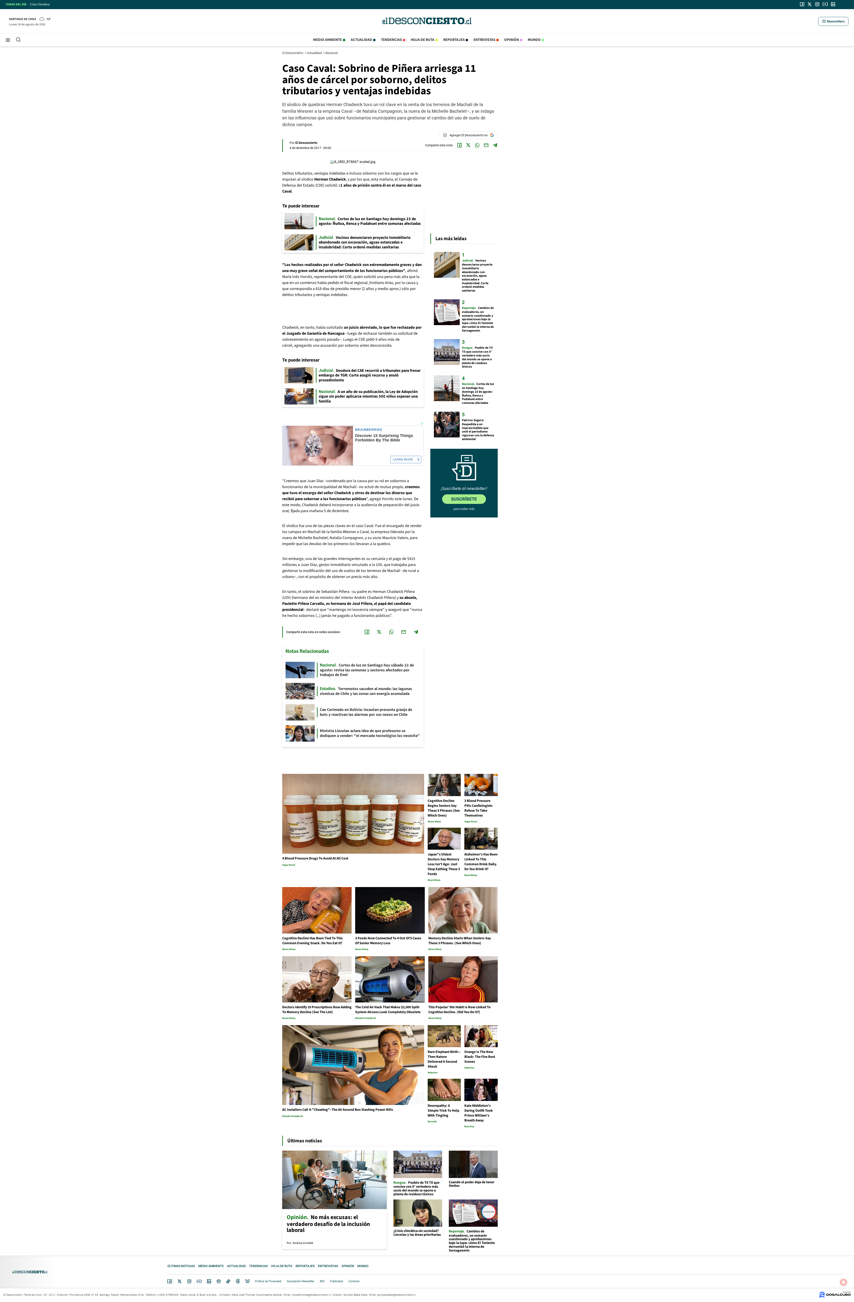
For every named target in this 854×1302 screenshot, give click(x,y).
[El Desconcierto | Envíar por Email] (486, 145)
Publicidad (336, 1281)
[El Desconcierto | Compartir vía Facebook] (459, 145)
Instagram (189, 1281)
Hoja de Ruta (422, 39)
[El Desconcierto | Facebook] (802, 4)
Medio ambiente (327, 39)
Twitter (179, 1281)
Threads (238, 1281)
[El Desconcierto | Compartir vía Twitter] (468, 145)
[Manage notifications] (843, 1282)
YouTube (199, 1281)
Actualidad (361, 39)
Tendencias (391, 39)
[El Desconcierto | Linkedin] (833, 4)
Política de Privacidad (268, 1281)
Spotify (219, 1281)
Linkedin (209, 1281)
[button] (833, 21)
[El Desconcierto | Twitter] (810, 4)
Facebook (169, 1281)
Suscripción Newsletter (300, 1281)
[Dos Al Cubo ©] (835, 1297)
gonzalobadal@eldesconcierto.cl (396, 1294)
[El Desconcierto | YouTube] (825, 4)
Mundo (534, 39)
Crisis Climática (40, 4)
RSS (322, 1281)
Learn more (403, 459)
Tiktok (228, 1281)
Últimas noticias (181, 1266)
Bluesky (248, 1281)
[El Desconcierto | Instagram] (817, 4)
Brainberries (368, 429)
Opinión (511, 39)
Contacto (354, 1281)
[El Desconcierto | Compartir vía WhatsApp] (477, 145)
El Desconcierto (293, 53)
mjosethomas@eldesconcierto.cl (311, 1294)
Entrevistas (484, 39)
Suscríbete (464, 499)
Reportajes (454, 39)
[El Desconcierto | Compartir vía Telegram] (495, 145)
